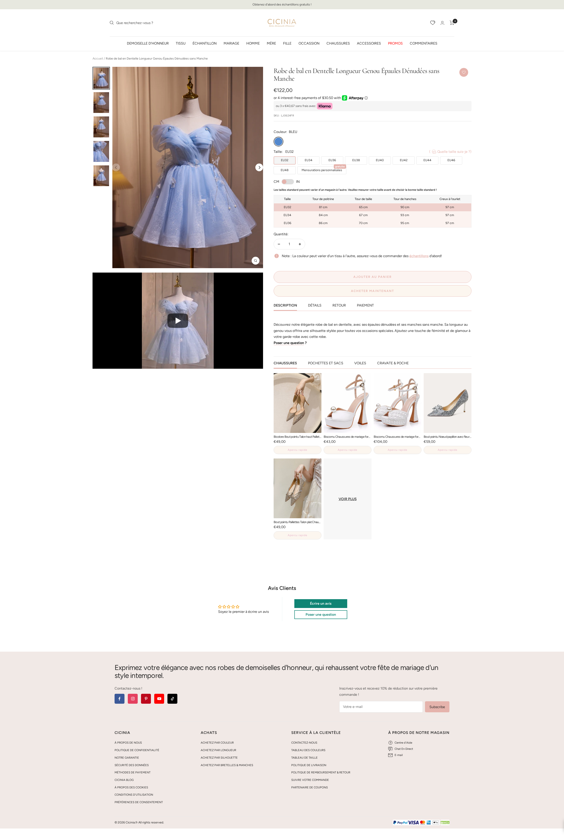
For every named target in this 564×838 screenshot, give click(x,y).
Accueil (98, 58)
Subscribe (437, 707)
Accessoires (369, 43)
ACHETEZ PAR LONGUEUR (218, 750)
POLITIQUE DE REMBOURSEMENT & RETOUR (320, 772)
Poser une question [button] (321, 614)
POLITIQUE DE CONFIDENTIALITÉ (137, 750)
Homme (253, 43)
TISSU (181, 43)
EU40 (380, 160)
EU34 (308, 160)
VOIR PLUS (348, 499)
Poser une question (289, 343)
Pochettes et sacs (325, 363)
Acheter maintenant (372, 291)
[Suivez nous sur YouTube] (159, 699)
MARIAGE (231, 43)
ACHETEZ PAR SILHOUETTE (219, 757)
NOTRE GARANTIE (127, 757)
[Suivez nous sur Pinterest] (146, 699)
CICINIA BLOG (124, 780)
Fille (287, 43)
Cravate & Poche (393, 363)
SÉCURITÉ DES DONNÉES (132, 765)
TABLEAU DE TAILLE (304, 757)
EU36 (332, 160)
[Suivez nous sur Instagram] (133, 699)
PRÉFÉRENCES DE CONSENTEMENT (139, 802)
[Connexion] (442, 23)
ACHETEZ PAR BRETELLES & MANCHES (227, 765)
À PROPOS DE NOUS (128, 742)
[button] (178, 320)
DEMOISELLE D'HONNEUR (148, 43)
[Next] (259, 167)
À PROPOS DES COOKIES (131, 787)
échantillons (419, 256)
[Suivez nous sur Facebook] (119, 699)
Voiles (360, 363)
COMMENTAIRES (423, 43)
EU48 (285, 170)
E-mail (399, 755)
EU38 (356, 160)
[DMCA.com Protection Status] (445, 823)
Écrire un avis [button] (320, 603)
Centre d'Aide (403, 742)
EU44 (427, 160)
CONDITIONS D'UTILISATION (134, 794)
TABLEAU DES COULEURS (308, 750)
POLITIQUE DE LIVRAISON (308, 765)
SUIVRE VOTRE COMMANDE (310, 780)
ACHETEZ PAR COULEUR (217, 742)
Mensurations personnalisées (323, 169)
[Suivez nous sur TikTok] (172, 699)
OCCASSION (309, 43)
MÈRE (271, 43)
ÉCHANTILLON (205, 43)
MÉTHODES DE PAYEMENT (132, 772)
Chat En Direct (404, 748)
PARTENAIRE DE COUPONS (309, 787)
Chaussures (338, 43)
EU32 (284, 160)
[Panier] (452, 23)
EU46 (451, 160)
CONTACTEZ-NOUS (304, 742)
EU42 (404, 160)
